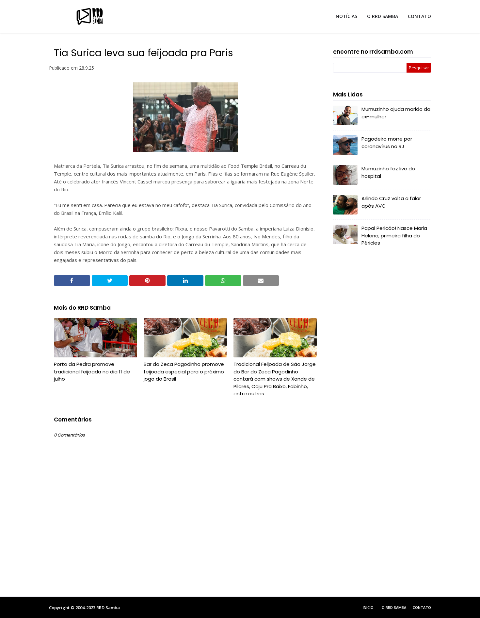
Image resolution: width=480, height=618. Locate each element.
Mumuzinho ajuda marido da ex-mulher (395, 113)
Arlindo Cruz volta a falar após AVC (391, 202)
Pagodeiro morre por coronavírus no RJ (386, 142)
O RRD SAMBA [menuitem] (382, 16)
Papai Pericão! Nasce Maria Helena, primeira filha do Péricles (394, 235)
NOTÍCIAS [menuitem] (346, 16)
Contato (422, 607)
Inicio (368, 607)
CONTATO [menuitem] (419, 16)
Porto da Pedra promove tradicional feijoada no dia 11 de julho (92, 371)
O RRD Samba (394, 607)
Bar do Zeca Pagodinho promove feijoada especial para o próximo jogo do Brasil (184, 371)
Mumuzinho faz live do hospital (388, 172)
